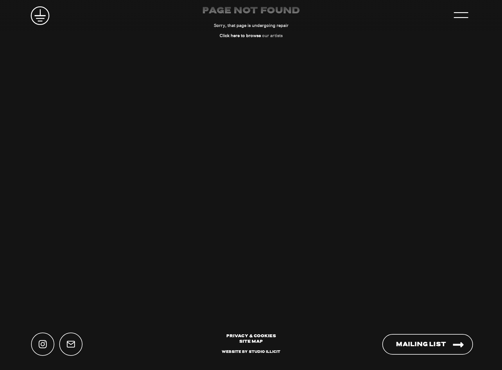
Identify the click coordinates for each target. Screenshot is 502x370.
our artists (272, 35)
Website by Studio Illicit (251, 352)
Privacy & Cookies (251, 336)
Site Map (251, 342)
